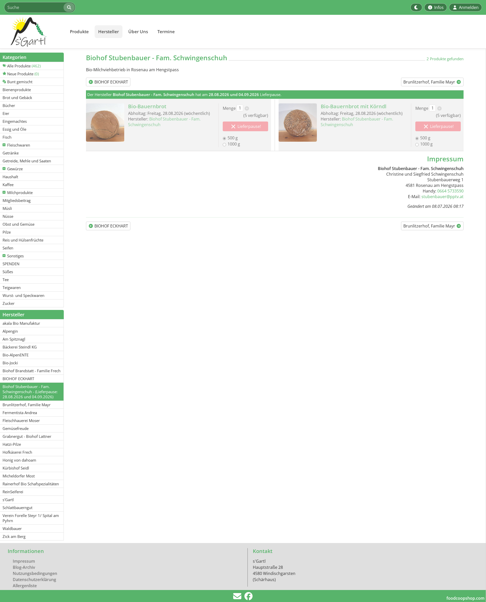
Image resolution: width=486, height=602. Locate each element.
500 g (233, 138)
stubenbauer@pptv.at (442, 196)
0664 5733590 (450, 191)
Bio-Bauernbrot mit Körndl (354, 106)
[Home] (32, 31)
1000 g (234, 144)
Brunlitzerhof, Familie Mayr (429, 82)
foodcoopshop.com (465, 598)
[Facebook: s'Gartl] (248, 597)
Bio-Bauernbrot (147, 106)
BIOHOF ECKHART (110, 82)
